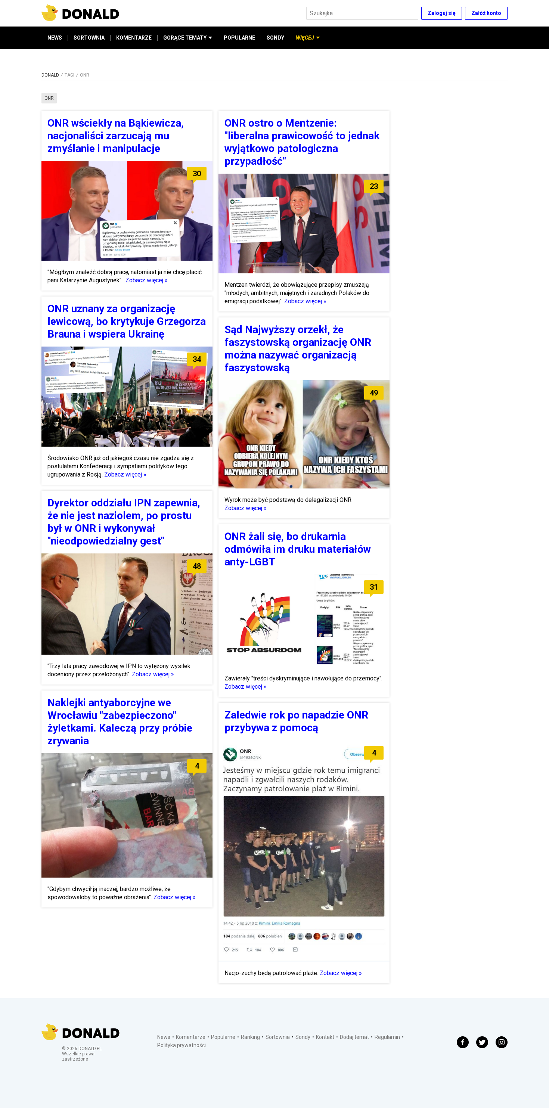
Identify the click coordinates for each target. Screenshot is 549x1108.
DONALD (50, 75)
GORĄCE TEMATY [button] (185, 38)
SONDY (275, 38)
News (163, 1037)
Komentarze (190, 1037)
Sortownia (278, 1037)
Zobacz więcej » (146, 280)
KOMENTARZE (134, 38)
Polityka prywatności (181, 1045)
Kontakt (325, 1037)
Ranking (250, 1037)
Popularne (223, 1037)
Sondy (302, 1037)
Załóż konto (486, 13)
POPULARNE (239, 38)
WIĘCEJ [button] (305, 38)
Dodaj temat (354, 1037)
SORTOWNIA (89, 38)
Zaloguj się (442, 13)
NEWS (54, 38)
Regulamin (387, 1037)
